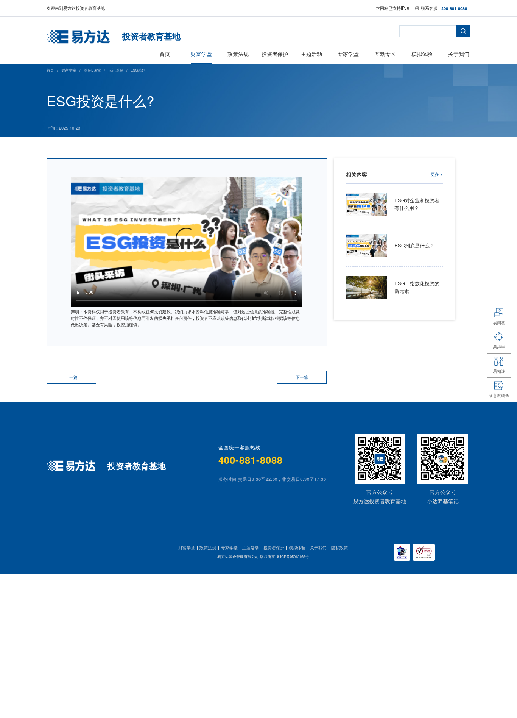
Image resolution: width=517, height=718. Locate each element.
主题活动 (250, 547)
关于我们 (318, 547)
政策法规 (207, 547)
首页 (50, 70)
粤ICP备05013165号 (292, 556)
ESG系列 (138, 70)
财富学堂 (68, 70)
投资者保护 (273, 547)
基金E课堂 (92, 70)
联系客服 (429, 8)
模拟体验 (297, 547)
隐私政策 (339, 547)
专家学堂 (229, 547)
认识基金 (115, 70)
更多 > (437, 174)
